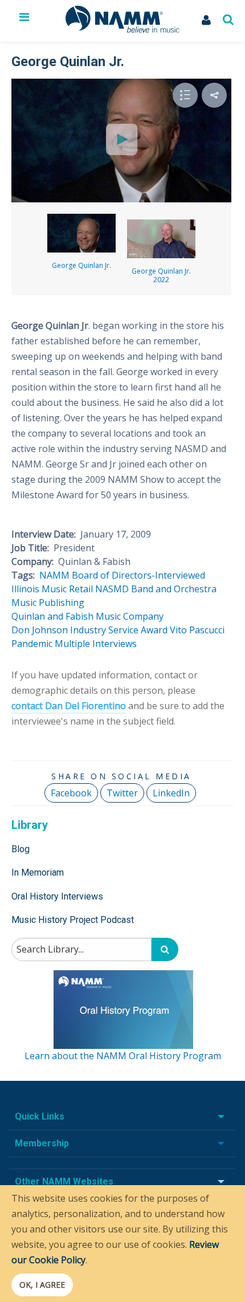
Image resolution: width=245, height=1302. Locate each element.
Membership (42, 1143)
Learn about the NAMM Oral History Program (122, 1055)
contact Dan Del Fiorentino (68, 705)
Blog (20, 849)
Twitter (122, 793)
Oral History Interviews (57, 896)
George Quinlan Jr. (81, 265)
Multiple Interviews (96, 643)
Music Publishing (47, 602)
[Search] (165, 949)
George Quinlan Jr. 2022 (161, 275)
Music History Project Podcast (72, 919)
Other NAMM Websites (64, 1181)
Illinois (25, 589)
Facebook (71, 793)
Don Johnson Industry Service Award (89, 630)
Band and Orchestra (174, 589)
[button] (214, 95)
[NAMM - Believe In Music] (122, 29)
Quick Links (39, 1116)
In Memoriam (37, 872)
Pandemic (31, 643)
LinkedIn (171, 793)
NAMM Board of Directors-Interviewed (122, 575)
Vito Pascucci (197, 630)
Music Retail (67, 589)
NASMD (112, 589)
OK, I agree (42, 1284)
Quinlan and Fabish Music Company (87, 616)
